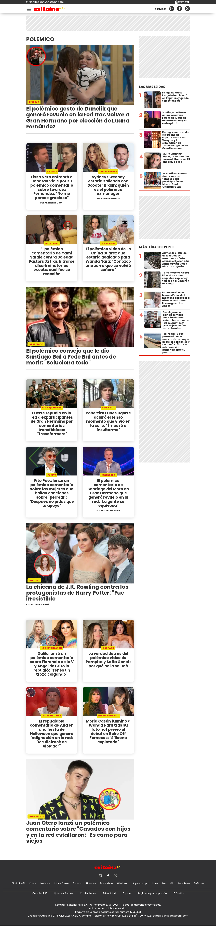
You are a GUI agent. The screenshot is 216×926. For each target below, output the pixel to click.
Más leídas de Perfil (156, 247)
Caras (32, 883)
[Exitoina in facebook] (179, 8)
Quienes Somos (63, 893)
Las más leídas (152, 87)
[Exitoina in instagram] (171, 8)
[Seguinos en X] (187, 8)
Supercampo (140, 883)
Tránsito (178, 893)
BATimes (199, 883)
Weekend (122, 883)
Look (155, 883)
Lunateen (184, 883)
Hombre (91, 883)
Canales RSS (39, 893)
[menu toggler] (28, 9)
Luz (164, 883)
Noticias (45, 883)
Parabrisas (106, 883)
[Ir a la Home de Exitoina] (49, 9)
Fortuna (77, 883)
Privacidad (109, 893)
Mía (172, 883)
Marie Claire (62, 883)
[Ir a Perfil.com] (182, 3)
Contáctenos (88, 893)
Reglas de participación (152, 893)
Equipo (127, 893)
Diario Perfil (18, 883)
